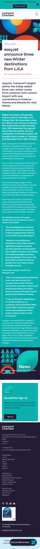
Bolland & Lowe (16, 530)
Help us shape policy (9, 482)
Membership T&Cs (8, 491)
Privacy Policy (7, 488)
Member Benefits (8, 459)
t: (7, 448)
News (4, 462)
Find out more (20, 6)
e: (16, 450)
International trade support (11, 478)
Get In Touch (6, 493)
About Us (5, 468)
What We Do (6, 473)
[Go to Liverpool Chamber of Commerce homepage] (8, 14)
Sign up (10, 417)
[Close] (37, 4)
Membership (6, 455)
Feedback (5, 495)
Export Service (7, 476)
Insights (4, 464)
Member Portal (7, 484)
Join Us (4, 457)
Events (4, 466)
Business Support (8, 480)
